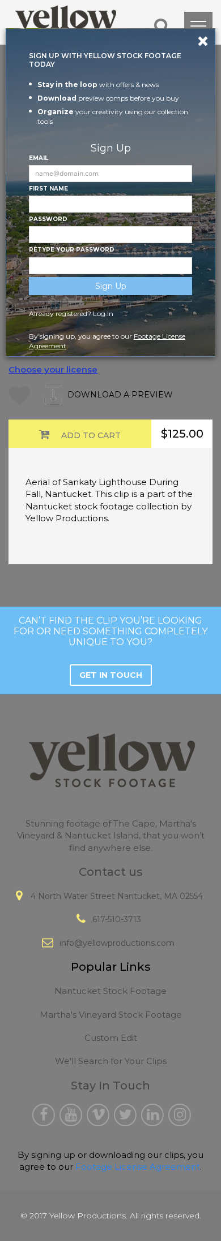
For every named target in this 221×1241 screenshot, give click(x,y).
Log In (103, 313)
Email (38, 158)
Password (48, 219)
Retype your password (71, 249)
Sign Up (110, 286)
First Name (48, 188)
